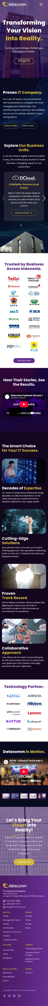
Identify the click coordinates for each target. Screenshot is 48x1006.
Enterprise (7, 958)
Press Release (9, 976)
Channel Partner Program (32, 953)
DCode (28, 924)
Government (8, 950)
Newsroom (7, 973)
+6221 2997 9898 (13, 901)
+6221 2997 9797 (13, 904)
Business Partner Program (32, 960)
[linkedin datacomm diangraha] (14, 995)
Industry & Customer (12, 932)
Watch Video (10, 125)
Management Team (11, 920)
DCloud (28, 916)
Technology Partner (33, 948)
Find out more (24, 360)
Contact (29, 973)
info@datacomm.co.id (15, 907)
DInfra (28, 928)
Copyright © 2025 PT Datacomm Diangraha (19, 990)
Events (6, 980)
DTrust (28, 920)
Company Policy (10, 940)
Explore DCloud (22, 213)
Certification (8, 928)
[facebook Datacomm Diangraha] (4, 995)
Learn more (28, 125)
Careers (6, 936)
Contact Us (24, 862)
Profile (5, 916)
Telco (5, 954)
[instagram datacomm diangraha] (9, 995)
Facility (6, 924)
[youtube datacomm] (19, 995)
